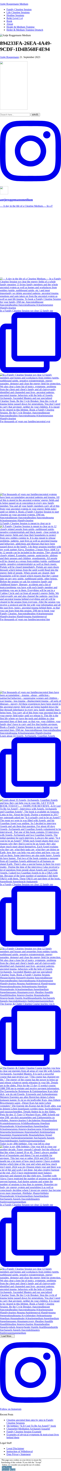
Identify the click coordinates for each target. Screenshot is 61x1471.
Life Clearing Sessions (18, 12)
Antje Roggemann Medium (14, 4)
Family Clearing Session (19, 9)
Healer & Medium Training (20, 27)
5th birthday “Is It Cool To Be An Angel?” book (31, 1425)
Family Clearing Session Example (24, 1431)
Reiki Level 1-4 (15, 18)
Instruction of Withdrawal (20, 1451)
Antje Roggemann (9, 57)
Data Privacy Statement (19, 1454)
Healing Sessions (15, 15)
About (10, 24)
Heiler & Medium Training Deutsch (25, 29)
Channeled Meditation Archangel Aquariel (28, 1428)
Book (9, 21)
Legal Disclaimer (15, 1448)
